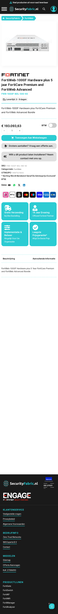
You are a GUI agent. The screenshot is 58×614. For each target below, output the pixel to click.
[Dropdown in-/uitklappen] (54, 9)
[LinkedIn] (24, 185)
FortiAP (6, 594)
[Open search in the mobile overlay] (44, 9)
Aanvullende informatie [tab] (44, 258)
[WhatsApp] (14, 185)
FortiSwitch (8, 590)
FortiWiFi (6, 598)
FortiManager (9, 603)
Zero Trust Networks (12, 537)
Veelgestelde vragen (12, 514)
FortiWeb (29, 18)
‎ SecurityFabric (12, 18)
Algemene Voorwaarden (14, 524)
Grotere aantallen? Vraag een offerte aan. (31, 145)
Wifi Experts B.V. (10, 542)
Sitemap (7, 560)
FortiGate (7, 586)
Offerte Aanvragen (11, 565)
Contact (6, 547)
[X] (19, 185)
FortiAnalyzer (9, 607)
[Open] (3, 9)
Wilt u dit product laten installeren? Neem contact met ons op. (31, 156)
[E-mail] (9, 185)
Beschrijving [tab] (9, 258)
